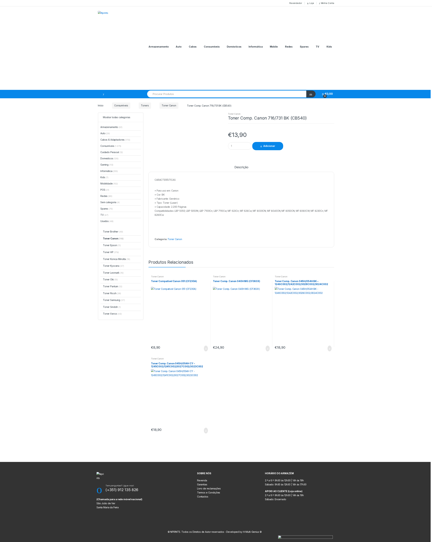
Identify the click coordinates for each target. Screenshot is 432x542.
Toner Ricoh (112, 293)
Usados (106, 221)
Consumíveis (212, 46)
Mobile (274, 46)
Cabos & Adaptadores (115, 139)
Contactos (202, 496)
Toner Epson (112, 245)
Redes (289, 46)
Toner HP (111, 252)
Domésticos (234, 46)
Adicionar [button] (205, 348)
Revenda (202, 480)
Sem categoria (110, 202)
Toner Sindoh (112, 306)
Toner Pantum (112, 286)
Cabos (193, 46)
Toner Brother (113, 231)
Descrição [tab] (241, 167)
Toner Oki (110, 279)
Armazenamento (158, 46)
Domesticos (109, 158)
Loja (311, 3)
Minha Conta (327, 3)
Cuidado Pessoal (111, 152)
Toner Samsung (114, 300)
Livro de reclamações (209, 488)
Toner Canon (169, 105)
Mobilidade (109, 183)
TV (317, 46)
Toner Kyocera (113, 265)
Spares (304, 46)
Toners (145, 105)
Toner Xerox (112, 313)
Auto (178, 46)
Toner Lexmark (113, 272)
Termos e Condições (208, 492)
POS (104, 189)
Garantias (202, 484)
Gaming (106, 164)
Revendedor (295, 3)
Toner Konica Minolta (116, 259)
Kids (329, 46)
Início (100, 105)
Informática (256, 46)
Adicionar (269, 145)
